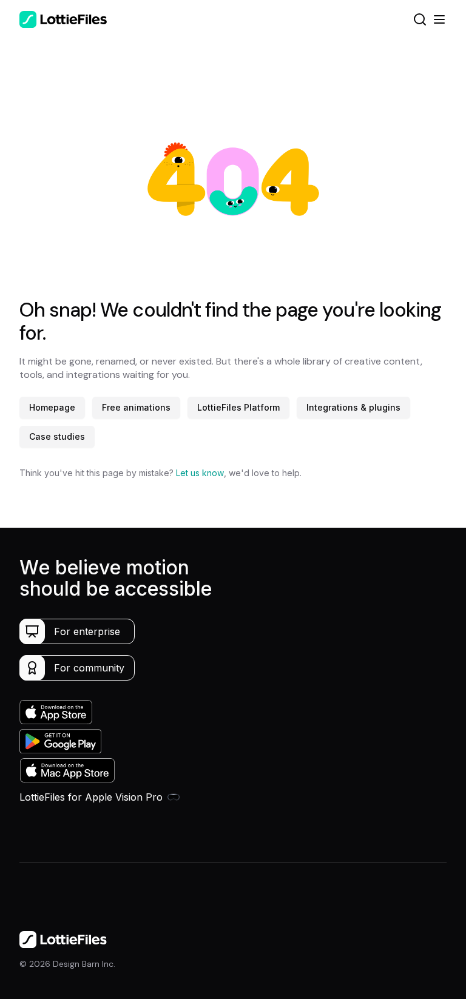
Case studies (57, 436)
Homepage (52, 407)
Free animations (136, 407)
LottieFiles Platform (238, 407)
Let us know (200, 473)
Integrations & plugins (353, 407)
